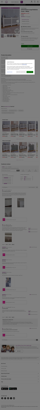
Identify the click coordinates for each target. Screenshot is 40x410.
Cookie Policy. (24, 64)
